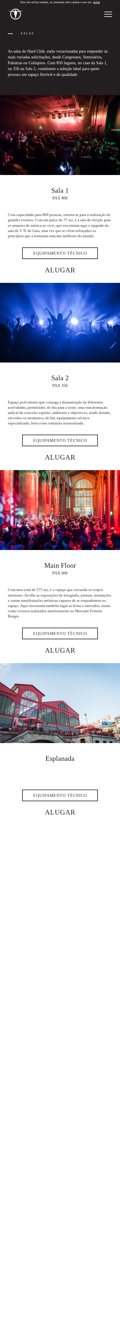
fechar (96, 2)
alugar (60, 270)
